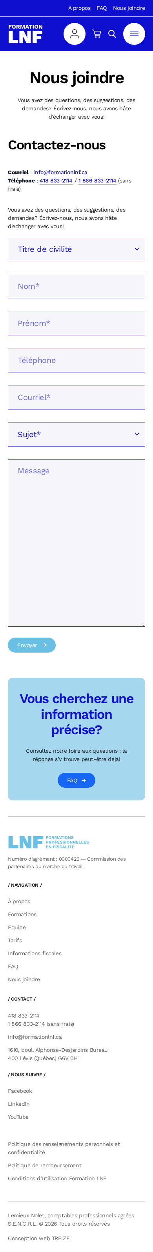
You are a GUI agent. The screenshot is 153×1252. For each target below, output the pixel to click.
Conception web (38, 1238)
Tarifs (15, 940)
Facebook (20, 1091)
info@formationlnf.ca (60, 172)
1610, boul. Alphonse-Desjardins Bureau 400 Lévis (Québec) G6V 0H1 (58, 1054)
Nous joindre (129, 8)
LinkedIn (19, 1104)
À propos (79, 8)
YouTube (18, 1117)
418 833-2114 (56, 180)
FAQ (102, 8)
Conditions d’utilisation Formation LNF (57, 1178)
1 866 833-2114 (97, 180)
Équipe (17, 927)
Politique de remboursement (44, 1165)
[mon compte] (75, 34)
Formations (22, 914)
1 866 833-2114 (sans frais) (41, 1024)
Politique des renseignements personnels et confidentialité (64, 1148)
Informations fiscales (34, 953)
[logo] (25, 34)
